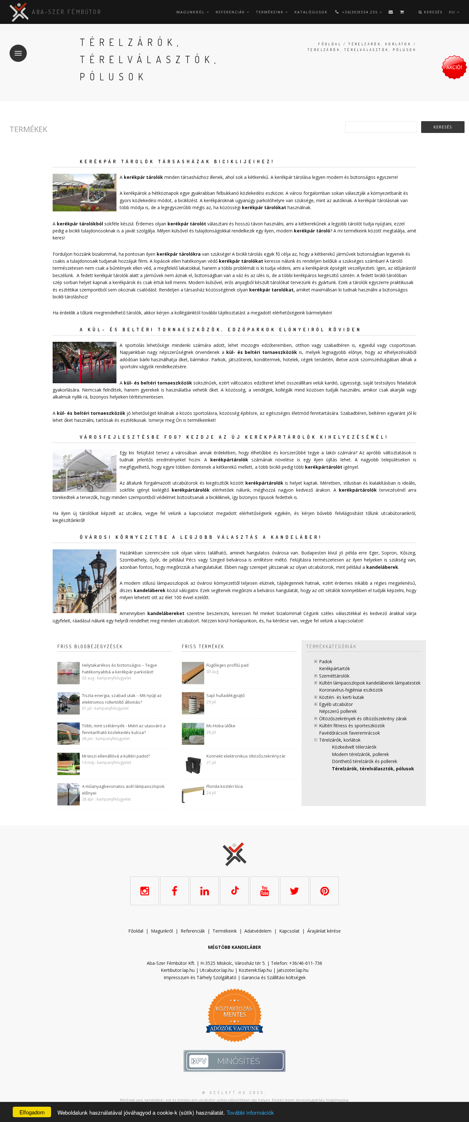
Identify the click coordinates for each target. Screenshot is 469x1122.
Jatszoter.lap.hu (293, 970)
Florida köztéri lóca (224, 786)
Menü (18, 53)
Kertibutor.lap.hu (178, 970)
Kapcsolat (289, 931)
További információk (250, 1112)
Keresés (432, 12)
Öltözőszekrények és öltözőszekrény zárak (363, 718)
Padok (325, 661)
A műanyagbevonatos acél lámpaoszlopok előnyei (123, 789)
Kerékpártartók (334, 668)
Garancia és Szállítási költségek (274, 977)
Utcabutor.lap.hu (217, 970)
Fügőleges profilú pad (227, 665)
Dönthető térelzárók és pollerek (364, 761)
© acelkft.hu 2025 (233, 1092)
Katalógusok (311, 12)
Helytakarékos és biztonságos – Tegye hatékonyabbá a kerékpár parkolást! (119, 668)
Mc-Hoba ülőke (220, 726)
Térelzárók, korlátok (379, 44)
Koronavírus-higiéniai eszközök (351, 690)
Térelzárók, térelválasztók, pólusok (373, 769)
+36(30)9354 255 (359, 12)
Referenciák (231, 12)
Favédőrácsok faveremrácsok (349, 733)
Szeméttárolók (334, 676)
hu (453, 12)
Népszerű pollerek (338, 711)
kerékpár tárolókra (179, 254)
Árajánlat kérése (324, 931)
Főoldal (329, 44)
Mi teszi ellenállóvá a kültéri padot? (116, 756)
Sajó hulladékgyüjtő (225, 695)
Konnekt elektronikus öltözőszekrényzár (246, 756)
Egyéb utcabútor (336, 704)
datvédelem (259, 931)
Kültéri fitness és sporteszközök (352, 725)
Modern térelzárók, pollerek (360, 754)
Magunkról (191, 12)
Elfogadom (32, 1112)
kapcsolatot (350, 621)
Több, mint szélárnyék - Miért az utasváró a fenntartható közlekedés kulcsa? (124, 729)
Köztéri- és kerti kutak (341, 697)
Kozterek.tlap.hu (255, 970)
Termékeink (270, 12)
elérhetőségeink (255, 513)
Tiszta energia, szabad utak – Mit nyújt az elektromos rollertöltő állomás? (122, 699)
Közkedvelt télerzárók (354, 747)
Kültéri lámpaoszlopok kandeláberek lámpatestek (370, 683)
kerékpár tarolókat (271, 290)
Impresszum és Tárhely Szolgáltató (200, 977)
